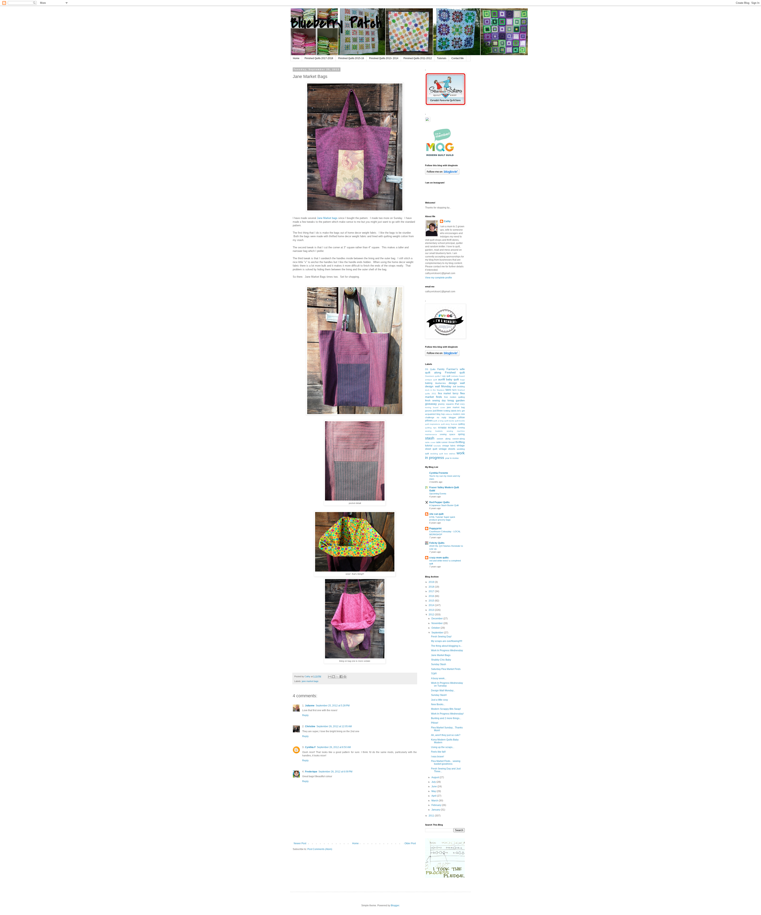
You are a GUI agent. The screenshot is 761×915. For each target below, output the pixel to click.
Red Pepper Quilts (439, 502)
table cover (430, 442)
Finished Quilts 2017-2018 (319, 58)
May (434, 791)
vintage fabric (449, 445)
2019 (432, 582)
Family (441, 369)
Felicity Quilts (437, 543)
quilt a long (438, 421)
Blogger (395, 905)
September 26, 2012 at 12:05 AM (334, 726)
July (433, 782)
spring (461, 434)
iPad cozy (460, 404)
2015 (432, 600)
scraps (452, 427)
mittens (449, 414)
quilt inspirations (432, 424)
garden (460, 400)
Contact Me (457, 58)
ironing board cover (435, 407)
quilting (461, 424)
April (434, 795)
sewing (461, 427)
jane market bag (456, 407)
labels (454, 411)
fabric (448, 389)
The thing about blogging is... (446, 646)
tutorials (437, 446)
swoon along (443, 438)
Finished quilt (455, 372)
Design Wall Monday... (443, 690)
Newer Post (300, 843)
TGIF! (434, 673)
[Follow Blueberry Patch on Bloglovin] (442, 173)
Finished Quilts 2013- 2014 (383, 58)
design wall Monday (438, 386)
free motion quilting (454, 397)
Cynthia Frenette (438, 473)
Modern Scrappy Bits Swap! (446, 709)
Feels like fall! (438, 751)
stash (429, 438)
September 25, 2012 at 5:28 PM (333, 705)
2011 (432, 815)
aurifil (441, 379)
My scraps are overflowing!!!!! (446, 641)
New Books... (438, 704)
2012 (432, 614)
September (437, 632)
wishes (452, 454)
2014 (432, 605)
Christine (310, 726)
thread (451, 442)
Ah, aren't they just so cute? (445, 735)
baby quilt (452, 379)
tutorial (428, 445)
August (435, 777)
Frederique (311, 771)
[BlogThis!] (334, 677)
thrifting (460, 442)
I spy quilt (445, 376)
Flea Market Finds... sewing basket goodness (445, 762)
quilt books (460, 421)
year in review (452, 458)
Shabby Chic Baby (441, 659)
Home (296, 58)
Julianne (310, 705)
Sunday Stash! (439, 695)
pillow (461, 417)
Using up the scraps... (442, 747)
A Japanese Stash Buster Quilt (444, 505)
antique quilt (431, 380)
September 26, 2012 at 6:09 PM (335, 771)
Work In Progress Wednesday (447, 650)
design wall (457, 383)
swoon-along (458, 438)
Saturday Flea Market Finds (446, 669)
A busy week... (438, 678)
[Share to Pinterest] (345, 677)
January (436, 809)
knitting (447, 411)
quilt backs (449, 421)
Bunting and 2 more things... (446, 718)
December (437, 618)
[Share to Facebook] (341, 677)
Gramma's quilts (432, 376)
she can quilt (436, 514)
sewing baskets (434, 431)
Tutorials (441, 58)
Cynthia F (310, 747)
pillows (429, 420)
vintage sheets (447, 449)
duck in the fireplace (435, 390)
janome (428, 411)
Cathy (447, 221)
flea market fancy (448, 393)
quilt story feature (449, 424)
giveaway (431, 403)
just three (438, 410)
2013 (432, 610)
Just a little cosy (439, 699)
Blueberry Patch (336, 23)
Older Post (410, 843)
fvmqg (450, 400)
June (434, 786)
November (437, 623)
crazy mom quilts (439, 557)
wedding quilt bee (439, 454)
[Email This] (330, 677)
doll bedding (459, 386)
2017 (432, 591)
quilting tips (430, 428)
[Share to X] (337, 677)
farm (454, 390)
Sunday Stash (438, 664)
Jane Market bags (327, 218)
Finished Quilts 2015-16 (351, 58)
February (436, 805)
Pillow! (434, 722)
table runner (442, 442)
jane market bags (310, 681)
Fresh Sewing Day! (441, 636)
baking (428, 383)
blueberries (440, 383)
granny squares (446, 404)
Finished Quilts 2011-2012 (417, 58)
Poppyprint (435, 528)
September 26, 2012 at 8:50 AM (334, 747)
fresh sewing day (435, 400)
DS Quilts (430, 369)
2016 (432, 596)
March (435, 800)
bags (462, 380)
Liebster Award (458, 376)
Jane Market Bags (440, 655)
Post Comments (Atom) (319, 849)
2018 (432, 586)
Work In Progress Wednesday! (447, 713)
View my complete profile (438, 277)
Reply (305, 715)
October (436, 627)
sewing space (447, 434)
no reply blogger (446, 417)
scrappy (442, 427)
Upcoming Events (437, 493)
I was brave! (437, 756)
